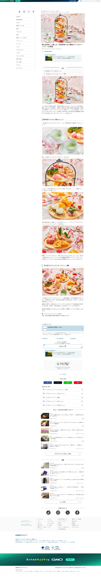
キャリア (18, 65)
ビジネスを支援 (36, 571)
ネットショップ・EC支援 (28, 571)
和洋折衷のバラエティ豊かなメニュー (53, 71)
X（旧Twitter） (60, 338)
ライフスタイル (19, 49)
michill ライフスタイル (80, 433)
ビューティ (18, 43)
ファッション (19, 40)
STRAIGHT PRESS (48, 51)
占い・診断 (18, 61)
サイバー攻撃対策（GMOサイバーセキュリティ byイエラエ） (33, 542)
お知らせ (18, 16)
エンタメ (18, 52)
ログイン (18, 22)
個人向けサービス (73, 571)
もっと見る (63, 502)
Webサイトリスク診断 (50, 540)
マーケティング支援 (48, 571)
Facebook (73, 338)
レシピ (17, 46)
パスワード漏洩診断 (42, 540)
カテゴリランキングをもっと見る (63, 453)
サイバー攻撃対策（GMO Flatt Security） (52, 542)
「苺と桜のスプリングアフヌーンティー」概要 (55, 73)
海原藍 (83, 418)
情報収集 (58, 571)
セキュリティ (42, 571)
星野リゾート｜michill (21, 37)
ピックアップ (19, 68)
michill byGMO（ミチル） (46, 10)
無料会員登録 (19, 19)
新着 (17, 28)
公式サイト (45, 338)
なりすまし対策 (62, 542)
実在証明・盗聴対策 (18, 542)
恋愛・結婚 (18, 58)
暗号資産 (67, 571)
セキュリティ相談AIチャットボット (61, 540)
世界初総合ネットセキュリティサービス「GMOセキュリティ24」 (26, 540)
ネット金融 (63, 571)
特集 (17, 34)
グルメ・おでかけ (20, 55)
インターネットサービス (19, 571)
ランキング (18, 31)
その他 (78, 571)
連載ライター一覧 (20, 25)
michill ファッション (80, 483)
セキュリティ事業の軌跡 (70, 542)
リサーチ (54, 571)
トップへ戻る (62, 374)
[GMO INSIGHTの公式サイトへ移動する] (21, 535)
